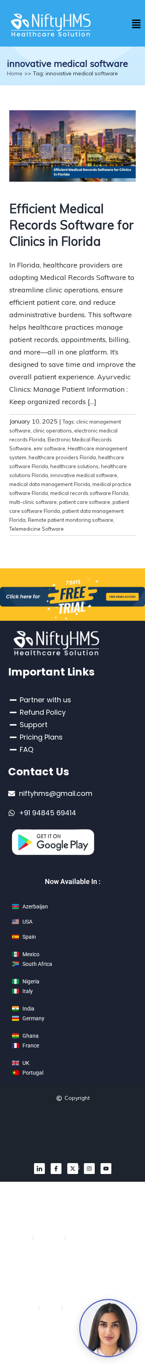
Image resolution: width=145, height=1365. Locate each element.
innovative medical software (83, 475)
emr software (49, 448)
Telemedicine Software (36, 529)
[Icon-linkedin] (39, 1168)
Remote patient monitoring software (70, 520)
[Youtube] (106, 1168)
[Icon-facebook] (56, 1168)
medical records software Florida (89, 493)
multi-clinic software (33, 502)
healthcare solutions (74, 466)
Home (14, 73)
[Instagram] (89, 1168)
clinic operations (52, 430)
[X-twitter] (72, 1168)
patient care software (84, 502)
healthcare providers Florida (62, 457)
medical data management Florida (49, 484)
